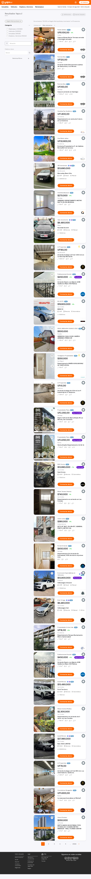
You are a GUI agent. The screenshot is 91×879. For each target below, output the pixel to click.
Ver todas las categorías (44, 858)
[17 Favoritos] (52, 193)
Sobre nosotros (19, 857)
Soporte (17, 861)
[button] (52, 40)
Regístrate (17, 867)
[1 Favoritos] (52, 111)
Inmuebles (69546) (15, 34)
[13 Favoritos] (52, 519)
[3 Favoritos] (52, 30)
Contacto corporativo (18, 864)
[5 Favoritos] (52, 57)
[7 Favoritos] (52, 356)
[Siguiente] (78, 844)
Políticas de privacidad (31, 861)
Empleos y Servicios (26, 7)
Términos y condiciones (31, 858)
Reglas (29, 868)
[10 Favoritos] (52, 818)
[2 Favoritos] (52, 247)
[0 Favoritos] (52, 138)
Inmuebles (5, 7)
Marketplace (39, 7)
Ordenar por (37, 25)
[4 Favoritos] (52, 84)
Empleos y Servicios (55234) (18, 36)
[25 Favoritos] (52, 546)
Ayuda (16, 859)
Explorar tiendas (62, 7)
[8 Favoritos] (52, 790)
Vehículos (14, 7)
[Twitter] (71, 858)
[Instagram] (68, 858)
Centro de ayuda (85, 7)
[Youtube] (77, 858)
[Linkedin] (74, 858)
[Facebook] (65, 858)
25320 (74, 844)
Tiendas (43, 861)
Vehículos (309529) (15, 31)
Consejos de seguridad (73, 7)
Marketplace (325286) (15, 29)
